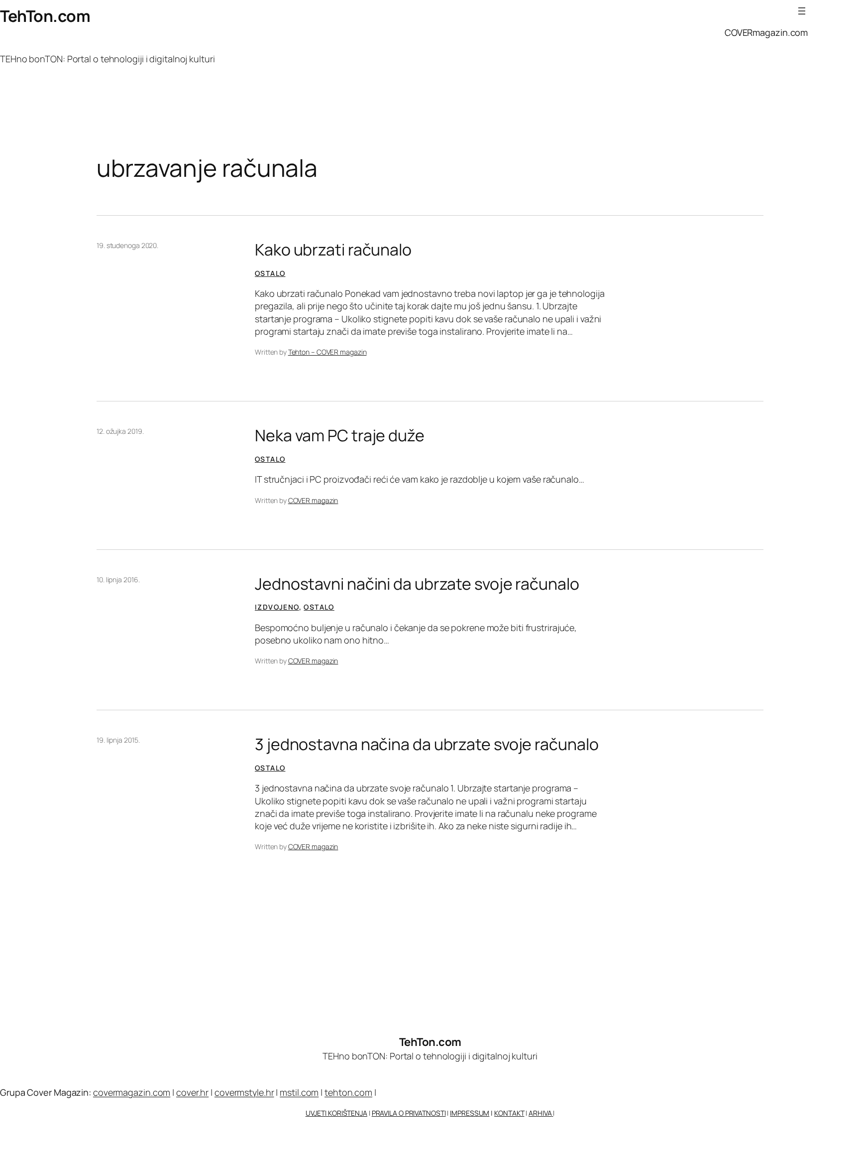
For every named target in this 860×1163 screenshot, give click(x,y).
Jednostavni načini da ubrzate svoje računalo (417, 584)
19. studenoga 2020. (127, 245)
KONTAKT (509, 1113)
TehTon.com (45, 16)
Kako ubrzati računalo (333, 249)
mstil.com (299, 1092)
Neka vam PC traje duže (340, 435)
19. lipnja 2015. (118, 740)
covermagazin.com (131, 1092)
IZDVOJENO (277, 607)
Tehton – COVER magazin (327, 352)
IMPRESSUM (469, 1113)
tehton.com (348, 1092)
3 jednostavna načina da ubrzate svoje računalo (426, 744)
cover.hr (192, 1092)
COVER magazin (313, 500)
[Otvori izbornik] (802, 11)
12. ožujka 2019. (120, 431)
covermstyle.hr (244, 1092)
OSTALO (270, 273)
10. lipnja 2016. (118, 579)
